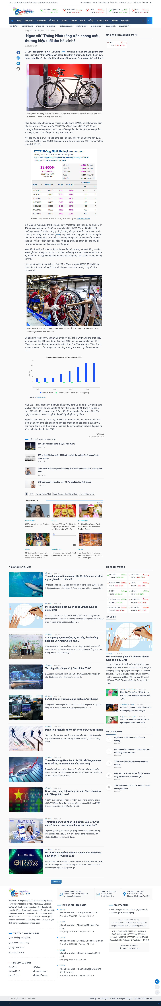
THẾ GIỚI (90, 21)
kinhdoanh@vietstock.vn (73, 896)
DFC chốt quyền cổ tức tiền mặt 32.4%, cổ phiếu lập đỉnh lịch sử (64, 482)
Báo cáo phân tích (16, 952)
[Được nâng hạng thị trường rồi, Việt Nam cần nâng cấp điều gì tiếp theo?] (26, 800)
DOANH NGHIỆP (41, 21)
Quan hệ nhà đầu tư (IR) (19, 943)
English (145, 2)
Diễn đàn (114, 2)
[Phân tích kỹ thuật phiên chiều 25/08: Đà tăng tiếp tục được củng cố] (112, 707)
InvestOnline (14, 975)
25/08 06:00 (57, 696)
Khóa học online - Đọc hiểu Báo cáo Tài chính (81, 941)
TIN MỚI (19, 21)
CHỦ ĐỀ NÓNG (14, 26)
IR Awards (122, 2)
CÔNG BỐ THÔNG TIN (27, 26)
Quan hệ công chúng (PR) (19, 938)
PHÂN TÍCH (115, 21)
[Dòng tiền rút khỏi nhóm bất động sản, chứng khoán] (26, 738)
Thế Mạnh (100, 434)
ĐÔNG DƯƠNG (125, 21)
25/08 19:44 (57, 573)
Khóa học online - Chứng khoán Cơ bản (78, 912)
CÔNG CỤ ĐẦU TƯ (110, 26)
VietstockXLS (14, 971)
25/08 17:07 (117, 779)
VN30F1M (135, 607)
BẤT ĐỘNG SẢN (53, 21)
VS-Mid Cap (135, 599)
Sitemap (92, 999)
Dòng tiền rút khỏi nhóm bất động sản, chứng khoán (74, 729)
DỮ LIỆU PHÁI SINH (81, 26)
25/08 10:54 (117, 743)
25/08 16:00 (57, 634)
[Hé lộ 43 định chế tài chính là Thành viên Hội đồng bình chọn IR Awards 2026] (26, 861)
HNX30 (112, 591)
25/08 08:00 (57, 665)
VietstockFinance (85, 2)
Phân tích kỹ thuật (127, 704)
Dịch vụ (130, 2)
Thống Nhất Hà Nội (87, 494)
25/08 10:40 (117, 755)
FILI (89, 437)
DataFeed (13, 967)
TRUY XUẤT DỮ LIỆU (124, 26)
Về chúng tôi (103, 999)
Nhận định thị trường (128, 689)
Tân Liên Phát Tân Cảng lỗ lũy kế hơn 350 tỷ (56, 444)
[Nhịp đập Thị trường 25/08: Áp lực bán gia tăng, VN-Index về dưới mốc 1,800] (112, 692)
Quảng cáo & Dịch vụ (143, 999)
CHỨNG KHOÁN (29, 21)
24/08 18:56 (57, 757)
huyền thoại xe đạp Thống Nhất (65, 494)
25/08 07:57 (117, 791)
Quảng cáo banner (16, 948)
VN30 (133, 583)
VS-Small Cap (114, 607)
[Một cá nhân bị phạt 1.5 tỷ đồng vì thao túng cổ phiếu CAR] (26, 615)
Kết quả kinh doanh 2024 (43, 439)
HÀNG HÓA (74, 21)
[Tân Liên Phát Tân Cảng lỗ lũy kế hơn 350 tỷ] (30, 447)
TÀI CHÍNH (64, 21)
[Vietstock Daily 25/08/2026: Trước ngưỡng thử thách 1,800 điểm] (112, 719)
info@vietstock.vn (107, 896)
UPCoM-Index (114, 583)
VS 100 (133, 591)
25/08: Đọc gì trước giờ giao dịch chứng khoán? (71, 699)
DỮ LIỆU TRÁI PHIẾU (96, 26)
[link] (143, 20)
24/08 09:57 (57, 849)
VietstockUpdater (40, 971)
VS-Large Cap (114, 599)
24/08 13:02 (57, 788)
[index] (42, 10)
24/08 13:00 (57, 819)
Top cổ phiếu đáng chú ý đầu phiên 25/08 (68, 668)
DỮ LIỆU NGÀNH (51, 26)
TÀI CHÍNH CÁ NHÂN (102, 21)
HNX (58, 234)
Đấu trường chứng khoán (101, 2)
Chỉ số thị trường (115, 567)
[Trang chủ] (19, 892)
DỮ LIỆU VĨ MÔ (40, 26)
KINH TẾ (82, 21)
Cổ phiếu (109, 653)
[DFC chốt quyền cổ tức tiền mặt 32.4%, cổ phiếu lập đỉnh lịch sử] (30, 485)
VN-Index (112, 574)
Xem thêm (56, 882)
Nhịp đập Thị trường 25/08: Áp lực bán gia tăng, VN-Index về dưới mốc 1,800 (135, 695)
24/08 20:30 (57, 726)
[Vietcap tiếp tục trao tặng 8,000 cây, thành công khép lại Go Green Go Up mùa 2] (26, 646)
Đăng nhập (137, 2)
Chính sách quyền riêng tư (121, 999)
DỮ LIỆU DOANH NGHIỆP (66, 26)
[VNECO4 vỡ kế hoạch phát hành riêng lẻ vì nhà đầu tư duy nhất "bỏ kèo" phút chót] (30, 471)
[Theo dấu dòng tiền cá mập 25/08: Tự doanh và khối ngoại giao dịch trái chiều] (26, 585)
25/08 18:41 (57, 604)
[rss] (150, 2)
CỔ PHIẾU (48, 573)
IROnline (36, 967)
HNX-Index (135, 574)
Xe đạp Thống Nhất (43, 494)
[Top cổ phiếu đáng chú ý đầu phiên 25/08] (26, 677)
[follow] (10, 1004)
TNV (62, 52)
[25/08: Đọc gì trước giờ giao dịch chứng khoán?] (26, 708)
